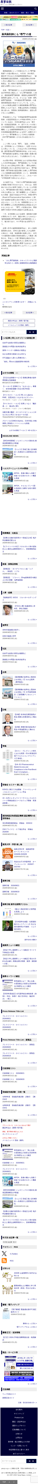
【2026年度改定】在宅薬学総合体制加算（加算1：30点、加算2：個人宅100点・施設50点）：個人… (19, 996)
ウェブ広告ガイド (9, 1394)
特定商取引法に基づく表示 (19, 1450)
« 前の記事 (8, 25)
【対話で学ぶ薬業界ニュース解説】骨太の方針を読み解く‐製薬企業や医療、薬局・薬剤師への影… (19, 961)
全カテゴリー (14, 13)
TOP (2, 30)
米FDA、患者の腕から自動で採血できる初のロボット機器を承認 (25, 475)
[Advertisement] (19, 516)
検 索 (31, 332)
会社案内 (19, 1409)
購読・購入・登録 (27, 13)
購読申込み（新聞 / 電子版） (13, 1128)
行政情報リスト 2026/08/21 (13, 1073)
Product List (19, 1417)
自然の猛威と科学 (9, 636)
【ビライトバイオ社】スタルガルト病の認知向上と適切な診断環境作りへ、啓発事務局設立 (19, 549)
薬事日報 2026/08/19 (10, 892)
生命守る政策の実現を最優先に (14, 343)
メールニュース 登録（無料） (13, 1140)
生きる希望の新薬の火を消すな (14, 354)
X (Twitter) (14, 1254)
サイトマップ (19, 1413)
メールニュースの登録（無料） (19, 325)
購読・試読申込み (19, 1422)
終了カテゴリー (19, 1454)
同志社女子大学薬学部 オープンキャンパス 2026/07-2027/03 (25, 864)
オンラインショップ (10, 1134)
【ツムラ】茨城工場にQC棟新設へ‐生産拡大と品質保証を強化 (25, 451)
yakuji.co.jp (5, 1468)
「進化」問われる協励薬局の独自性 (15, 361)
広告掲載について (19, 1429)
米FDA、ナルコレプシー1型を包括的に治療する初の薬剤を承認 (25, 488)
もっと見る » (32, 366)
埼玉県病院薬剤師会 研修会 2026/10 (17, 823)
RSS (12, 1261)
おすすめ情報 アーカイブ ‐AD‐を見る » (23, 430)
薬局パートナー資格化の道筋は (14, 350)
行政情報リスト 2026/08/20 (13, 1079)
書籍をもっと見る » (30, 1323)
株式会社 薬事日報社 (19, 1473)
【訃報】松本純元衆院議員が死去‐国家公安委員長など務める (25, 717)
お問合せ (19, 1438)
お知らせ (19, 1434)
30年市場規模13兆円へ (11, 630)
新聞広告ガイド (8, 1398)
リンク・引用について (19, 1446)
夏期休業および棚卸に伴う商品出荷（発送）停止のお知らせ (25, 1288)
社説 (7, 30)
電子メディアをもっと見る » (27, 1327)
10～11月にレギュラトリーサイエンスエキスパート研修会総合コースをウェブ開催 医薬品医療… (19, 800)
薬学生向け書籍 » (30, 940)
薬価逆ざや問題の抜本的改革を (14, 346)
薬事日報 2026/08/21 (10, 885)
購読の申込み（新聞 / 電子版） (19, 321)
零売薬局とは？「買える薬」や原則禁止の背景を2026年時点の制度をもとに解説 (25, 983)
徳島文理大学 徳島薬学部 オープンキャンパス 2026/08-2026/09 (25, 851)
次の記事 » (29, 25)
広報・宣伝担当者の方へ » (27, 1402)
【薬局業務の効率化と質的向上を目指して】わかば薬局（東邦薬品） (25, 679)
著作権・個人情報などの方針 (19, 1442)
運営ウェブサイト (19, 1426)
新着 (5, 13)
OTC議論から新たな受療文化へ (14, 358)
